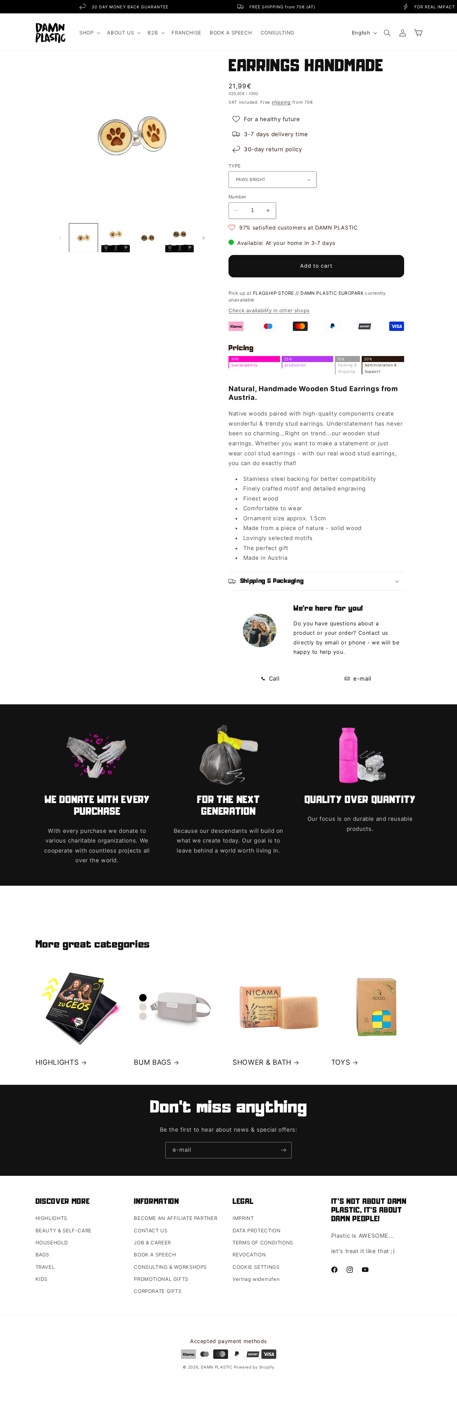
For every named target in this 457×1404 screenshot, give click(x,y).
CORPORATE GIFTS (157, 1291)
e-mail (361, 678)
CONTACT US (150, 1231)
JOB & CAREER (152, 1243)
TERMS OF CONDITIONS (263, 1243)
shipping (281, 102)
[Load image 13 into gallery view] (83, 238)
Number (238, 196)
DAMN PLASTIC (217, 1367)
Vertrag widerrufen (256, 1279)
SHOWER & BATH (262, 1062)
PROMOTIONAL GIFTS (161, 1279)
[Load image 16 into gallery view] (179, 238)
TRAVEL (45, 1267)
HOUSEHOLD (51, 1243)
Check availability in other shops (269, 311)
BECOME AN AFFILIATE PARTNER (175, 1218)
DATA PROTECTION (256, 1231)
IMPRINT (243, 1218)
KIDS (41, 1279)
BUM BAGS (152, 1062)
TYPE (235, 166)
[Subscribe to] (283, 1150)
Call (273, 678)
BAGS (42, 1255)
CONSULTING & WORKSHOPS (170, 1267)
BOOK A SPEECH (155, 1255)
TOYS (340, 1062)
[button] (89, 32)
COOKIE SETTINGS (256, 1267)
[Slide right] (203, 238)
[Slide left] (60, 238)
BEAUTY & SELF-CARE (63, 1231)
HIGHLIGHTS (57, 1062)
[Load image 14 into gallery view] (115, 238)
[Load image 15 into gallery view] (147, 238)
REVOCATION (249, 1255)
